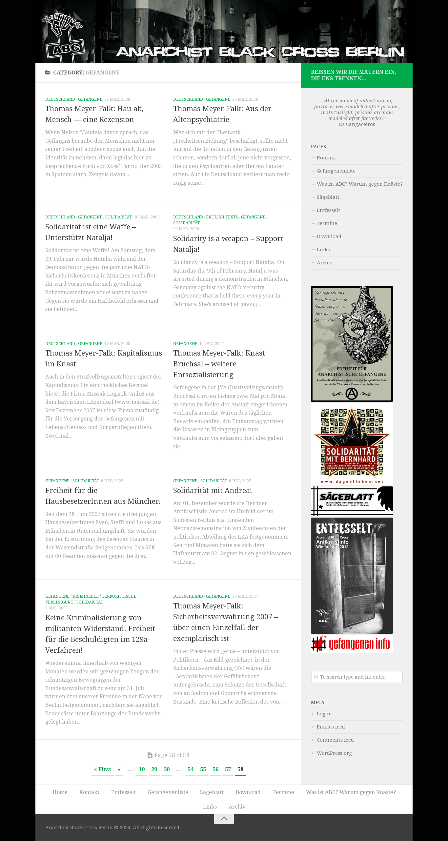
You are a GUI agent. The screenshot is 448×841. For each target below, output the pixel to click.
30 (167, 769)
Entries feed (331, 727)
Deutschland (60, 99)
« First (102, 769)
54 (190, 769)
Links (323, 250)
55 (203, 769)
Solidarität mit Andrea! (212, 490)
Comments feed (335, 740)
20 (154, 769)
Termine (327, 223)
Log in (324, 714)
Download (329, 236)
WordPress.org (334, 753)
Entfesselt (328, 210)
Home (60, 792)
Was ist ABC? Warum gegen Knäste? (360, 184)
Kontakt (326, 158)
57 (228, 769)
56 (215, 769)
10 (142, 769)
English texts (222, 217)
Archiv (325, 263)
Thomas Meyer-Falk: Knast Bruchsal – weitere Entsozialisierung (219, 364)
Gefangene (90, 99)
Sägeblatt (328, 197)
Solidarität (118, 217)
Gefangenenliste (336, 171)
